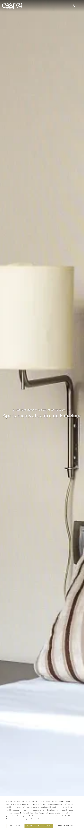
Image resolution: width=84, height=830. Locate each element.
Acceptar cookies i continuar (39, 826)
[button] (80, 5)
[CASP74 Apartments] (12, 6)
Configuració (14, 826)
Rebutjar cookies (65, 826)
